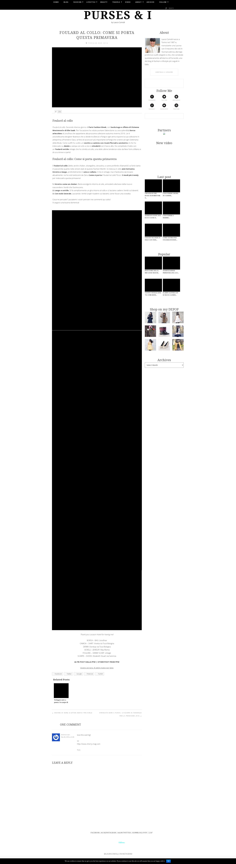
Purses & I (118, 15)
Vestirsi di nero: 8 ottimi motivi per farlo (72, 713)
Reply (79, 750)
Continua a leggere (164, 72)
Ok (168, 861)
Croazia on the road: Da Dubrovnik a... (152, 196)
